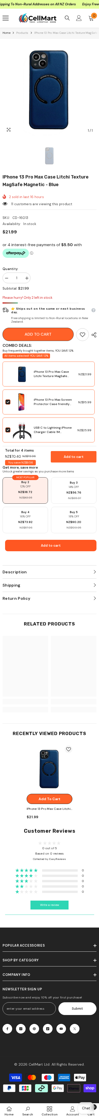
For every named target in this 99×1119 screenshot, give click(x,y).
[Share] (92, 335)
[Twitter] (74, 1029)
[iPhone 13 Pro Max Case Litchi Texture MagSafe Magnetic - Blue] (49, 768)
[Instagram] (21, 1029)
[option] (49, 88)
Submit (77, 1008)
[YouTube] (61, 1029)
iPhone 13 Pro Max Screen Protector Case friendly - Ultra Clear (53, 404)
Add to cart (38, 334)
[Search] (67, 18)
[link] (82, 334)
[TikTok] (48, 1029)
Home (6, 33)
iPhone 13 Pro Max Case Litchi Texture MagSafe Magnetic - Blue (51, 376)
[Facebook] (7, 1029)
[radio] (25, 490)
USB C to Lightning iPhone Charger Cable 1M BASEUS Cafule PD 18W (53, 432)
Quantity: (10, 269)
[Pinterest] (34, 1029)
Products (22, 33)
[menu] (6, 18)
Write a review (49, 905)
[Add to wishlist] (68, 749)
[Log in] (79, 18)
